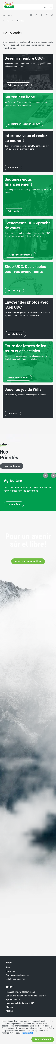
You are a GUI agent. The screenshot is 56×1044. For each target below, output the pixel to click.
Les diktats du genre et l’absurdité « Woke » (26, 995)
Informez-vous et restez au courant (26, 138)
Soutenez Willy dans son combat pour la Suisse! (25, 395)
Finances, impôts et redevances (20, 992)
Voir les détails (28, 1033)
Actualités (10, 971)
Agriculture (13, 480)
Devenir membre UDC (24, 58)
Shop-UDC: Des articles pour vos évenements (25, 269)
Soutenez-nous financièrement (18, 182)
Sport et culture (13, 999)
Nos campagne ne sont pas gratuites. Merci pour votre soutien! (28, 191)
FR (9, 15)
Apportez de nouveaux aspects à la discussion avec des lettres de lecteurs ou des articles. (27, 357)
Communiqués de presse (17, 975)
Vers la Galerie (15, 334)
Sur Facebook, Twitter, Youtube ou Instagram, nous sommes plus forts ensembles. (26, 103)
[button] (45, 475)
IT (13, 15)
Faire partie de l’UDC (18, 85)
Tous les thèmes (11, 466)
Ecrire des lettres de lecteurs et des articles (26, 348)
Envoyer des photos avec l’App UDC (26, 304)
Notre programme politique (28, 561)
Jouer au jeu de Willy (23, 389)
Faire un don (14, 211)
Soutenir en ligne (20, 97)
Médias (9, 1011)
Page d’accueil (8, 21)
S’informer (13, 167)
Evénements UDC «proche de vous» (28, 225)
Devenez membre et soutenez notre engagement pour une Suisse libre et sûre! (28, 65)
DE (4, 15)
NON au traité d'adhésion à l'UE (20, 1003)
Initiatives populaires (15, 979)
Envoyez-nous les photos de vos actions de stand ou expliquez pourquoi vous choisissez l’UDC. (27, 314)
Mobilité (9, 1007)
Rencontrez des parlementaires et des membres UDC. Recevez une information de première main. (28, 234)
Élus (8, 967)
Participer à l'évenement (20, 255)
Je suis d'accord (43, 1039)
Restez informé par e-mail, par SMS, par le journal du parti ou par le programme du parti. (27, 147)
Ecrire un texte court (18, 377)
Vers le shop (14, 290)
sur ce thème (13, 504)
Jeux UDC (12, 413)
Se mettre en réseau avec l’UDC (24, 124)
